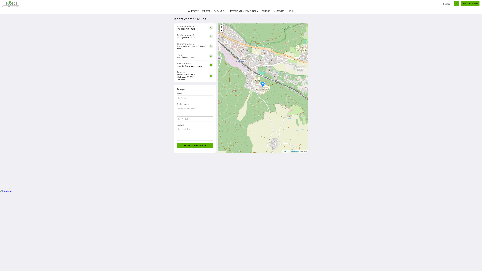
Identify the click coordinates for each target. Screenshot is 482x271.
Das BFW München (228, 170)
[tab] (230, 160)
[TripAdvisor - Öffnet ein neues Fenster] (302, 164)
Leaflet (285, 151)
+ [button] (221, 26)
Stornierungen (248, 168)
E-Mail (180, 114)
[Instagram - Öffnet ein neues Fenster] (295, 164)
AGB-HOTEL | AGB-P (251, 163)
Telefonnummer (183, 104)
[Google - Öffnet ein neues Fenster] (288, 164)
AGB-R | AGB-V (249, 165)
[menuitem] (193, 11)
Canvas (302, 182)
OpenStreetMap (294, 151)
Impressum (225, 167)
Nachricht (181, 125)
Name (179, 93)
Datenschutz (225, 165)
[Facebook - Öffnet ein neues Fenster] (282, 164)
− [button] (221, 30)
